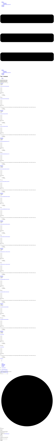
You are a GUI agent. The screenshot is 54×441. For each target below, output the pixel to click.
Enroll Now (1, 110)
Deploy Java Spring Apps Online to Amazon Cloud (4, 181)
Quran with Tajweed (2, 334)
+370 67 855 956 (4, 367)
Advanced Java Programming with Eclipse (4, 126)
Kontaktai (3, 6)
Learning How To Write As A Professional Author (4, 98)
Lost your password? (6, 433)
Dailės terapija (5, 71)
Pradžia (2, 363)
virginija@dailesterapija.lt (4, 369)
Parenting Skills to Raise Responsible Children (4, 319)
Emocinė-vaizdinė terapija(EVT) (7, 4)
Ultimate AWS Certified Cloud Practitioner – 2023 (4, 141)
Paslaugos (3, 2)
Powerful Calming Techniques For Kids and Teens (4, 279)
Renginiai (3, 73)
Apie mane (3, 5)
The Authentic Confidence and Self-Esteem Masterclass (5, 236)
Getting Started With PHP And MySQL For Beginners (5, 196)
